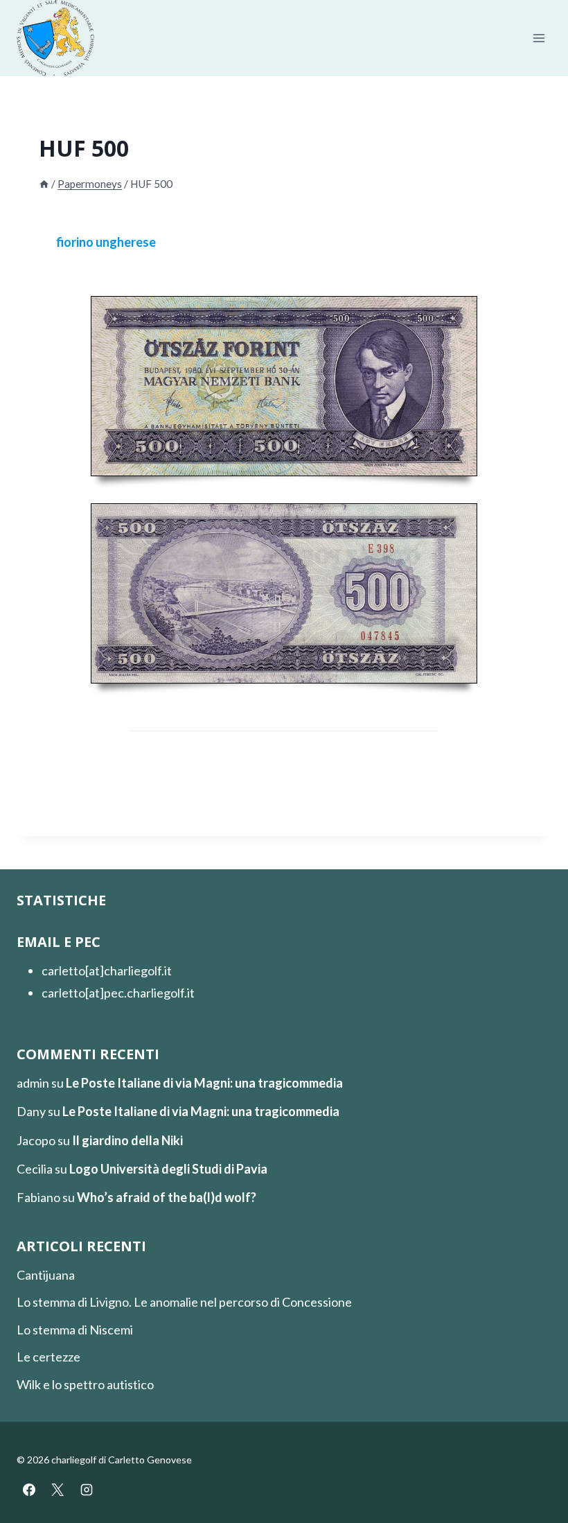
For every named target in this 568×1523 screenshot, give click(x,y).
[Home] (44, 183)
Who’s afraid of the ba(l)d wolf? (166, 1197)
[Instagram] (86, 1489)
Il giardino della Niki (127, 1140)
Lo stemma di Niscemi (75, 1329)
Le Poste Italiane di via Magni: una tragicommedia (204, 1082)
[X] (57, 1489)
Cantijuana (46, 1274)
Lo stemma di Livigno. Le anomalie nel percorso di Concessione (184, 1301)
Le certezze (48, 1356)
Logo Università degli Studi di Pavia (168, 1168)
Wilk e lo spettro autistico (85, 1384)
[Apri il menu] (538, 38)
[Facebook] (29, 1489)
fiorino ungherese (106, 242)
